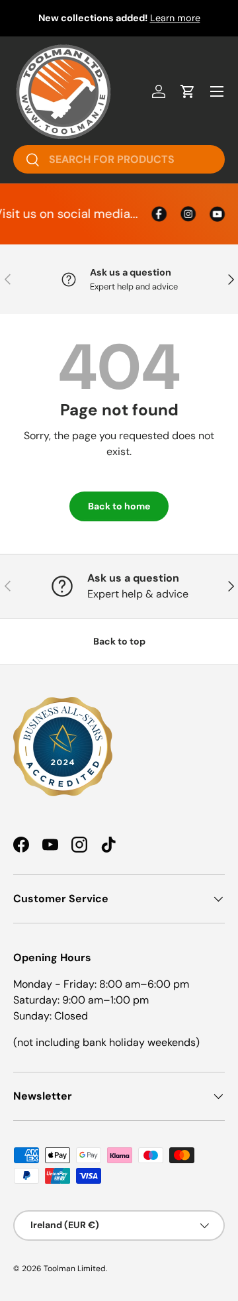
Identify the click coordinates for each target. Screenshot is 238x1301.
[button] (187, 91)
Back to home (119, 506)
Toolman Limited (75, 1268)
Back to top (119, 641)
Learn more (175, 18)
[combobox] (119, 159)
